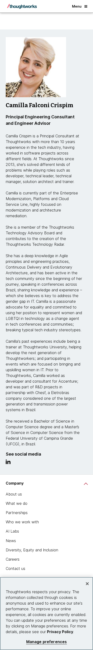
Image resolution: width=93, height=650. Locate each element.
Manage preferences (46, 642)
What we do (16, 503)
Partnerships (17, 512)
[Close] (87, 583)
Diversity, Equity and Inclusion (32, 550)
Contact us (15, 568)
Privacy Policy (60, 631)
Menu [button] (77, 6)
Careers (13, 559)
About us (14, 494)
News (11, 540)
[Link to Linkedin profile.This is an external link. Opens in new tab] (8, 463)
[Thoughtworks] (22, 6)
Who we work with (22, 522)
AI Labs (12, 531)
